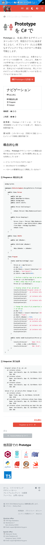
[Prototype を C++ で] (7, 454)
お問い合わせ (18, 495)
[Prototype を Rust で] (26, 465)
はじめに (12, 95)
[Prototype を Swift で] (35, 465)
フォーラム (7, 495)
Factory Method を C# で (19, 436)
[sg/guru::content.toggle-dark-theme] (32, 8)
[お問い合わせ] (22, 8)
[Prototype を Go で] (17, 454)
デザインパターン (13, 16)
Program (12, 102)
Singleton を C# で (26, 425)
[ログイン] (27, 8)
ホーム (5, 488)
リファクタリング (16, 488)
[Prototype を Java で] (26, 454)
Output (11, 105)
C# (31, 16)
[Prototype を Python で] (7, 465)
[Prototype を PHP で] (35, 454)
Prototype (25, 16)
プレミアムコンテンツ (11, 493)
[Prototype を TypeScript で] (7, 475)
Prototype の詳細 (23, 79)
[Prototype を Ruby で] (17, 465)
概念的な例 (13, 99)
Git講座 (24, 493)
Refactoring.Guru (18, 504)
